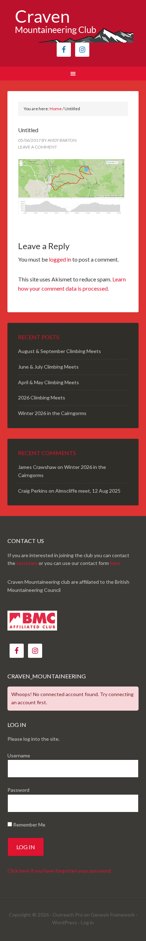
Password (18, 790)
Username (18, 755)
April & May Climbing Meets (48, 382)
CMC (73, 25)
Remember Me (28, 825)
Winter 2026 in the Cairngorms (52, 413)
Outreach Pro (67, 915)
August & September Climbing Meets (59, 351)
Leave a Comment (37, 147)
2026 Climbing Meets (41, 397)
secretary (27, 563)
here (115, 563)
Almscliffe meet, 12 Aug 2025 (87, 491)
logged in (60, 259)
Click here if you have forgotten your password (59, 871)
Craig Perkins (32, 491)
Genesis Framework (113, 915)
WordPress (64, 922)
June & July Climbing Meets (48, 367)
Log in (87, 922)
